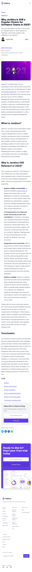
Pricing (4, 513)
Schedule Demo (6, 537)
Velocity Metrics (14, 510)
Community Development (12, 400)
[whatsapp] (12, 431)
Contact (4, 544)
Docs (3, 542)
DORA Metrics (14, 514)
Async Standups (14, 523)
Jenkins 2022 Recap (10, 386)
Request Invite (6, 539)
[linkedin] (5, 431)
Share (26, 39)
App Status (5, 525)
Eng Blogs (5, 523)
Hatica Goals (15, 526)
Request (26, 556)
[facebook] (8, 431)
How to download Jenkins (12, 393)
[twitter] (2, 431)
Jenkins (3, 84)
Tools (3, 12)
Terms (4, 565)
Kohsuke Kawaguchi (9, 92)
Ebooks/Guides (26, 512)
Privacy (9, 565)
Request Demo (16, 464)
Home (4, 511)
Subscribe (16, 420)
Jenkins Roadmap (9, 390)
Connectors (5, 516)
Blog (23, 510)
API (13, 529)
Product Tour (4, 519)
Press (3, 547)
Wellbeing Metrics (14, 518)
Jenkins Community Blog (12, 397)
